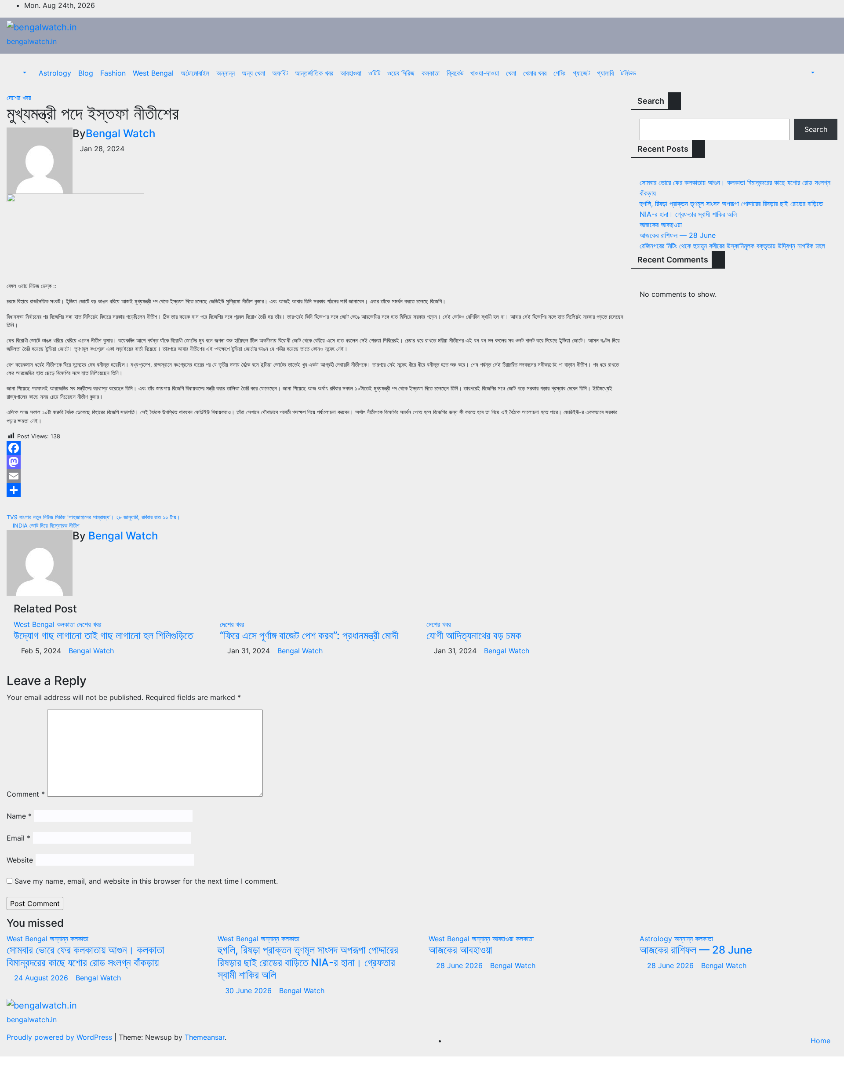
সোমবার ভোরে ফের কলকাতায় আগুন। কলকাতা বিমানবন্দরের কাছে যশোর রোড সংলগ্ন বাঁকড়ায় (85, 956)
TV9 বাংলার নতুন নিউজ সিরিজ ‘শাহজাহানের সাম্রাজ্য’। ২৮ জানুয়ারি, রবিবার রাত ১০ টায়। (94, 517)
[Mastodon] (316, 462)
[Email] (316, 476)
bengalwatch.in (32, 41)
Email (18, 838)
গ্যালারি (605, 73)
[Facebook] (316, 448)
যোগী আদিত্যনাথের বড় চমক (473, 635)
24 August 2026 (42, 977)
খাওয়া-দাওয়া (484, 73)
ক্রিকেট (455, 73)
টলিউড (628, 73)
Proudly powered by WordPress (60, 1037)
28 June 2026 (460, 965)
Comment (26, 794)
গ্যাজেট (581, 73)
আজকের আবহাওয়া (661, 224)
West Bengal (153, 73)
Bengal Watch (120, 133)
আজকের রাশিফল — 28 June (678, 235)
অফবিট (280, 73)
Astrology (55, 73)
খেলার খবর (534, 73)
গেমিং (559, 73)
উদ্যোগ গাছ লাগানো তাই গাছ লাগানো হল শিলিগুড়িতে (103, 635)
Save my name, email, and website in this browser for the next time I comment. (146, 881)
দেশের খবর (19, 97)
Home (820, 1040)
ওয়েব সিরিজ (401, 73)
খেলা (511, 73)
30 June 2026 (249, 990)
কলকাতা (431, 73)
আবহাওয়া (350, 73)
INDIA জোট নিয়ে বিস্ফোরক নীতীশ (45, 525)
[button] (20, 73)
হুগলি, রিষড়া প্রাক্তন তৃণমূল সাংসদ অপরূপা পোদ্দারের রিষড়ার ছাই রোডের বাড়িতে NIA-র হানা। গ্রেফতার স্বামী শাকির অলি (308, 962)
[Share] (316, 490)
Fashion (113, 73)
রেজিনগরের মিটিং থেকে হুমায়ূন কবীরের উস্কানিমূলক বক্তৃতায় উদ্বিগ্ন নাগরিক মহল (732, 245)
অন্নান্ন (225, 73)
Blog (85, 73)
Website (20, 860)
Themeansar (205, 1037)
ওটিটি (374, 73)
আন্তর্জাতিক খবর (314, 73)
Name (19, 816)
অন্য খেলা (253, 73)
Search (650, 101)
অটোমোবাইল (195, 73)
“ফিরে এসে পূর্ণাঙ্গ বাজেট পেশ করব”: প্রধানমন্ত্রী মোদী (309, 635)
